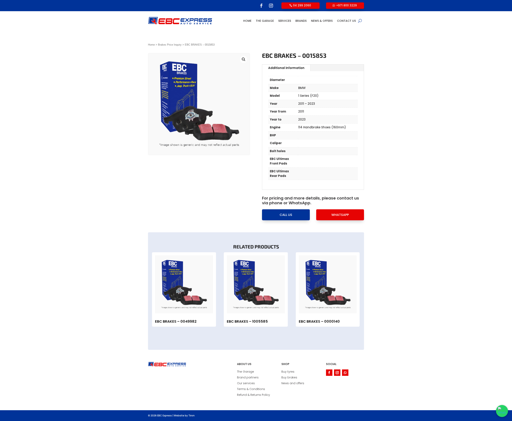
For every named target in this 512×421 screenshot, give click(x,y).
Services (284, 21)
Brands (301, 21)
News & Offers (322, 21)
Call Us (286, 214)
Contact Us (346, 21)
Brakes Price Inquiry (170, 44)
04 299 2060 (302, 5)
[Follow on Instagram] (271, 6)
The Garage (265, 21)
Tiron (191, 415)
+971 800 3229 (346, 5)
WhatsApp (340, 214)
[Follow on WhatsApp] (345, 372)
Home (247, 21)
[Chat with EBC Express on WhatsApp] (502, 411)
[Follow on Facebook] (261, 6)
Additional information (286, 68)
